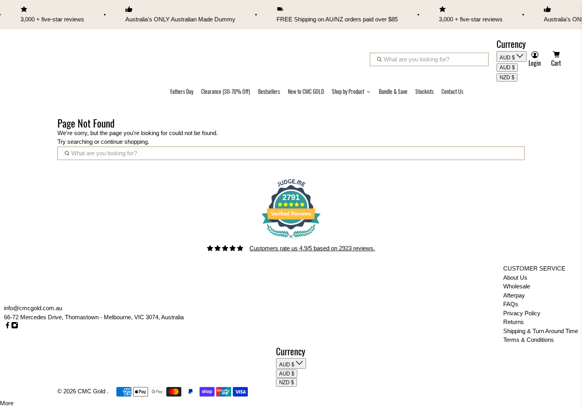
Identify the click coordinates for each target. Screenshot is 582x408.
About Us (515, 277)
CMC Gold (92, 391)
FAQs (510, 304)
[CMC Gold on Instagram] (14, 326)
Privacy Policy (521, 313)
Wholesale (516, 286)
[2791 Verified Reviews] (291, 239)
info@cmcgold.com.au (33, 308)
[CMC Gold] (40, 51)
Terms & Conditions (528, 339)
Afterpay (514, 295)
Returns (513, 321)
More (6, 403)
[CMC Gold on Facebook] (7, 326)
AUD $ (508, 58)
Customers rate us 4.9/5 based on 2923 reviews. (312, 248)
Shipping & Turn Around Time (540, 331)
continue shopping (124, 141)
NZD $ (507, 77)
